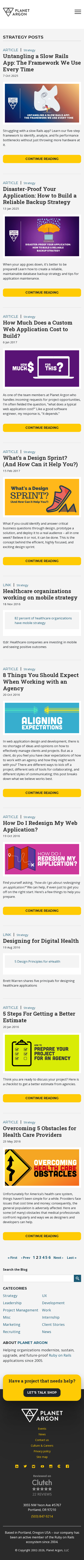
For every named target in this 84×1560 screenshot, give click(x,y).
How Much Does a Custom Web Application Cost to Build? (37, 329)
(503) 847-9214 (42, 1516)
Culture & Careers (42, 1445)
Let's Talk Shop (42, 1392)
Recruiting (11, 1331)
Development (53, 1302)
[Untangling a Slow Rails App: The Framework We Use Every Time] (42, 103)
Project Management (20, 1310)
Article (10, 50)
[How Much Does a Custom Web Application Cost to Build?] (42, 368)
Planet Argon (32, 1343)
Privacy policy (42, 1451)
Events (42, 1428)
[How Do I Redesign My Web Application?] (42, 859)
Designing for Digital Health (41, 940)
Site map (42, 1457)
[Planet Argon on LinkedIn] (16, 1466)
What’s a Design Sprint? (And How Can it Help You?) (40, 461)
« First (12, 1257)
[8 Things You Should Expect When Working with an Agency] (42, 718)
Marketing (11, 1324)
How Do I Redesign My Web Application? (40, 826)
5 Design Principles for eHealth (37, 961)
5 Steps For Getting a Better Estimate (39, 1017)
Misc (7, 1317)
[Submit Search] (77, 1278)
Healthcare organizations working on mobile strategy (40, 594)
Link (7, 585)
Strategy (29, 50)
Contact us (42, 1440)
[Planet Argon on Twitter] (25, 1466)
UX (44, 1295)
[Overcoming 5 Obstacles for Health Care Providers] (42, 1167)
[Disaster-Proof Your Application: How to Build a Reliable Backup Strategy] (42, 236)
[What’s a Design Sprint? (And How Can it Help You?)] (42, 497)
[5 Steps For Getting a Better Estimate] (42, 1053)
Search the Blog (15, 1269)
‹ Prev (25, 1257)
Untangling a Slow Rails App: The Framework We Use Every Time (42, 62)
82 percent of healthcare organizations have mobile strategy (43, 620)
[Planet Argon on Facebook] (67, 1466)
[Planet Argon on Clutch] (59, 1466)
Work (46, 1310)
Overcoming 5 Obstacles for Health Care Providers (39, 1131)
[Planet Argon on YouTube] (42, 1466)
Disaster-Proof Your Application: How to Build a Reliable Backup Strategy (40, 195)
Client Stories (53, 1324)
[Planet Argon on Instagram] (50, 1466)
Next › (58, 1257)
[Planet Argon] (16, 12)
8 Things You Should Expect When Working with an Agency (41, 681)
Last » (72, 1257)
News (46, 1331)
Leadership (12, 1302)
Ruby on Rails (60, 1355)
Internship (51, 1317)
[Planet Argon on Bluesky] (34, 1466)
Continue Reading (42, 159)
